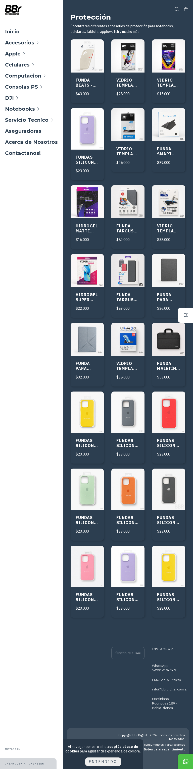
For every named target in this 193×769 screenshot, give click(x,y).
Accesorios (19, 43)
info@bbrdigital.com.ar (170, 689)
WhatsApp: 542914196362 (164, 667)
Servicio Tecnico (27, 120)
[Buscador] (177, 9)
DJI (9, 98)
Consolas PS (21, 87)
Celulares (17, 65)
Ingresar (36, 763)
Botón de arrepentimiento (164, 749)
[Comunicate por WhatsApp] (185, 761)
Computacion (23, 76)
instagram (13, 749)
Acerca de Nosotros (31, 142)
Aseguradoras (23, 131)
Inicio (12, 32)
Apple (13, 54)
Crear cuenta (15, 763)
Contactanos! (23, 153)
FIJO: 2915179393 (166, 679)
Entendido (103, 761)
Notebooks (20, 109)
